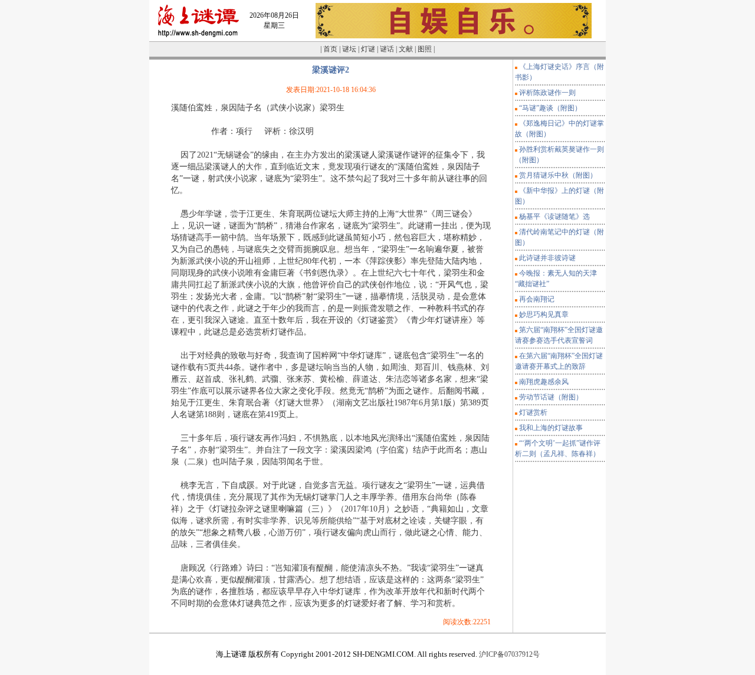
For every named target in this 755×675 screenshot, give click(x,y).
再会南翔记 (536, 299)
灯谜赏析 (533, 412)
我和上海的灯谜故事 (551, 428)
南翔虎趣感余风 (544, 382)
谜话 (387, 49)
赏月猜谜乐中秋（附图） (558, 175)
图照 (425, 49)
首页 (330, 49)
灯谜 (368, 49)
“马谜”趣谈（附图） (550, 108)
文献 (406, 49)
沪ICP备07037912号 (508, 654)
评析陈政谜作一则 (547, 93)
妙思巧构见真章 (544, 314)
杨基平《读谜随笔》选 (554, 216)
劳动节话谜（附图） (551, 397)
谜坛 (349, 49)
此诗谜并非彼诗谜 (547, 258)
